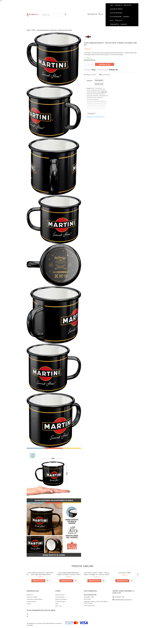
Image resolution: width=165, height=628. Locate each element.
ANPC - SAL (58, 606)
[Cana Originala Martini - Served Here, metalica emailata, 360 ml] (54, 59)
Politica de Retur (60, 597)
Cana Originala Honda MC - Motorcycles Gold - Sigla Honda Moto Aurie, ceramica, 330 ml (40, 573)
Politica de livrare (31, 601)
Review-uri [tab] (99, 84)
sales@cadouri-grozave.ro (123, 600)
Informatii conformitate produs (96, 117)
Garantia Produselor (61, 599)
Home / (29, 30)
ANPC (57, 604)
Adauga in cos (104, 64)
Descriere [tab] (89, 80)
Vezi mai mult (91, 113)
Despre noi (30, 595)
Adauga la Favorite (90, 74)
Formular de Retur (60, 601)
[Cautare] (65, 14)
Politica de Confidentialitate (34, 599)
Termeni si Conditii (32, 597)
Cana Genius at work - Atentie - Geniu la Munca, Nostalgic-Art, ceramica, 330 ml (96, 573)
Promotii (124, 24)
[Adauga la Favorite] (48, 580)
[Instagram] (27, 616)
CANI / (34, 30)
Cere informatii (105, 74)
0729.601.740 (119, 597)
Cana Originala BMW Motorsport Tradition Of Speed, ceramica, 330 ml (68, 573)
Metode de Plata (60, 595)
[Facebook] (27, 614)
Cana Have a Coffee (124, 573)
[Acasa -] (32, 14)
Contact (29, 604)
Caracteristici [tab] (99, 80)
